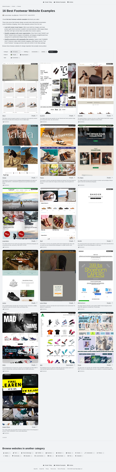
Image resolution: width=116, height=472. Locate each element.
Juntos (4, 303)
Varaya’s (34, 35)
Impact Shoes (44, 29)
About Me (36, 468)
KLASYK (42, 115)
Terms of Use (53, 468)
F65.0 (24, 27)
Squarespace (69, 365)
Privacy (47, 468)
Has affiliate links (15, 15)
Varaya (4, 177)
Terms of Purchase (61, 468)
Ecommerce (6, 121)
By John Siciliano (8, 15)
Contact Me (41, 468)
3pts (41, 365)
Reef (41, 241)
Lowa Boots (5, 241)
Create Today (48, 2)
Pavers (36, 41)
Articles (71, 2)
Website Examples (61, 2)
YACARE (80, 115)
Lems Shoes (43, 303)
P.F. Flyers (80, 177)
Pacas (79, 365)
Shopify (33, 115)
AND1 (4, 365)
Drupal (33, 427)
